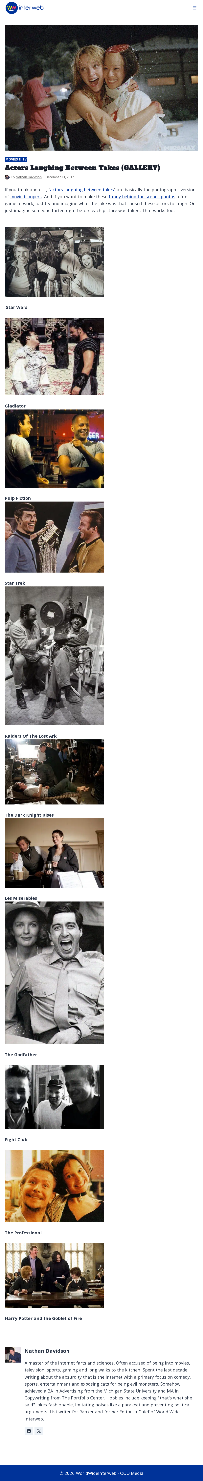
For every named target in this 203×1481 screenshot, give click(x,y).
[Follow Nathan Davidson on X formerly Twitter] (38, 1431)
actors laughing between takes (82, 189)
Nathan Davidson (29, 177)
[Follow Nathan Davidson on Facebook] (29, 1431)
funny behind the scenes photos (142, 196)
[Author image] (7, 177)
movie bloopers (26, 196)
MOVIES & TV (16, 159)
